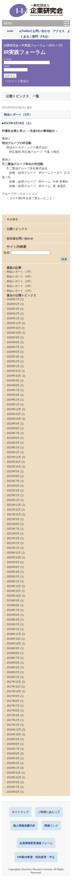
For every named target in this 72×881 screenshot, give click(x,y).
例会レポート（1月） (20, 290)
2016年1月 (13, 767)
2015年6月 (13, 791)
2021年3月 (13, 538)
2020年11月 (14, 552)
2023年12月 (14, 409)
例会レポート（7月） (20, 271)
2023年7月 (13, 433)
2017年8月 (13, 700)
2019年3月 (13, 619)
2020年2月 (13, 576)
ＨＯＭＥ (12, 219)
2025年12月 (14, 323)
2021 (51, 45)
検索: (7, 252)
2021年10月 (14, 514)
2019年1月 (13, 629)
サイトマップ (20, 811)
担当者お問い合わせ (20, 238)
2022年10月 (14, 466)
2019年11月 (14, 590)
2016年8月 (13, 743)
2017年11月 (14, 686)
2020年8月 (13, 567)
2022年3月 (13, 490)
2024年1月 (13, 404)
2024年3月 (13, 394)
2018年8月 (13, 653)
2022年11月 (14, 461)
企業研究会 (11, 45)
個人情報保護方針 (24, 825)
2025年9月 (13, 337)
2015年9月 (13, 782)
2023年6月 (13, 437)
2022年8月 (13, 476)
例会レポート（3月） (18, 114)
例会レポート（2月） (20, 285)
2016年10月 (14, 734)
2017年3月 (13, 715)
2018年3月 (13, 667)
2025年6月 (13, 351)
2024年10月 (14, 375)
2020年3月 (13, 571)
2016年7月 (13, 748)
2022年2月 (13, 495)
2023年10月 (14, 418)
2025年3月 (13, 356)
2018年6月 (13, 662)
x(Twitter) (25, 31)
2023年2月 (13, 447)
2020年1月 (13, 581)
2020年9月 (13, 562)
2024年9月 (13, 380)
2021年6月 (13, 533)
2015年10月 (14, 777)
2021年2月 (13, 543)
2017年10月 (14, 691)
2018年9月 (13, 648)
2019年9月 (13, 600)
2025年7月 (13, 347)
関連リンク (51, 825)
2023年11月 (14, 413)
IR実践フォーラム (33, 45)
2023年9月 (13, 423)
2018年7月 (13, 657)
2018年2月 (13, 672)
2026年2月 (13, 313)
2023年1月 (13, 452)
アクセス (59, 31)
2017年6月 (13, 710)
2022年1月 (13, 500)
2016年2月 (13, 763)
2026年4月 (13, 308)
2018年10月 (14, 643)
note (10, 31)
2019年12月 (14, 586)
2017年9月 (13, 696)
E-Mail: (8, 59)
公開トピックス (17, 228)
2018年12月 (14, 633)
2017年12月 (14, 681)
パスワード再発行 (17, 81)
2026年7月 (13, 299)
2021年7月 (13, 528)
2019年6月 (13, 614)
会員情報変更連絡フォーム (36, 843)
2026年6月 (13, 303)
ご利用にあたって (49, 811)
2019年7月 (13, 610)
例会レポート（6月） (20, 276)
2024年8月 (13, 385)
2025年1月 (13, 366)
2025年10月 (14, 332)
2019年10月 (14, 595)
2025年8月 (13, 342)
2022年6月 (13, 485)
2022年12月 (14, 457)
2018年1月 (13, 676)
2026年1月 (13, 318)
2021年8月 (13, 523)
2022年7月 (13, 480)
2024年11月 (14, 370)
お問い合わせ (41, 31)
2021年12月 (14, 504)
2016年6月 (13, 753)
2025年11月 (14, 327)
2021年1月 (13, 547)
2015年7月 (13, 786)
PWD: (7, 66)
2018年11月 (14, 638)
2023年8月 (13, 428)
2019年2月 (13, 624)
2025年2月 (13, 361)
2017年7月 (13, 705)
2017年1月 (13, 724)
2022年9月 (13, 471)
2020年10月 (14, 557)
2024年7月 (13, 390)
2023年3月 (13, 442)
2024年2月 (13, 399)
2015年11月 (14, 772)
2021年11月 (14, 509)
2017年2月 (13, 720)
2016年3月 (13, 758)
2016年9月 (13, 739)
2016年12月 (14, 729)
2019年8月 (13, 605)
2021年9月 (13, 519)
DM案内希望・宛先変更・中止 (36, 857)
